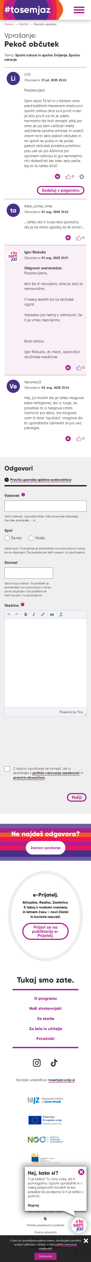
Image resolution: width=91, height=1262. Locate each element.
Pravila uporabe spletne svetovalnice (40, 479)
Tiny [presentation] (80, 712)
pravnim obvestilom (29, 777)
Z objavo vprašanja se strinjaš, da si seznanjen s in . (48, 773)
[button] (9, 615)
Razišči (23, 24)
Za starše (45, 1018)
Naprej (33, 1205)
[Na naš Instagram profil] (36, 1063)
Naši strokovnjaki (45, 1008)
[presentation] (8, 615)
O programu (45, 998)
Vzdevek (12, 495)
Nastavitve (45, 1256)
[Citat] (57, 176)
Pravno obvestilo (45, 1232)
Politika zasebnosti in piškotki (45, 1225)
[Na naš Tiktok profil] (54, 1063)
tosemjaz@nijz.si (61, 1080)
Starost (11, 562)
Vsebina (11, 605)
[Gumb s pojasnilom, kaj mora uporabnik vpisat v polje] (23, 494)
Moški (40, 538)
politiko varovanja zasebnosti (56, 773)
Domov (9, 24)
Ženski (16, 538)
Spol (8, 530)
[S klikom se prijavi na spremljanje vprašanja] (81, 176)
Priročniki (45, 1038)
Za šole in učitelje (45, 1028)
